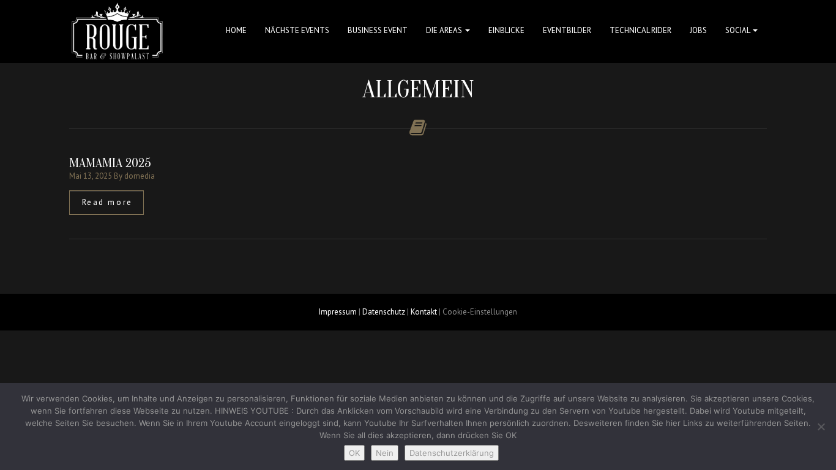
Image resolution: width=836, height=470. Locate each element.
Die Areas (445, 30)
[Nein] (821, 426)
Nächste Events (297, 30)
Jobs (698, 30)
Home (236, 30)
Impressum (338, 312)
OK (354, 453)
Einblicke (506, 30)
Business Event (378, 30)
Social (738, 30)
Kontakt (424, 312)
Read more (107, 202)
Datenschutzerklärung (451, 453)
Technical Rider (640, 30)
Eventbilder (567, 30)
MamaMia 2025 (110, 162)
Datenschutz (383, 312)
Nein (385, 453)
